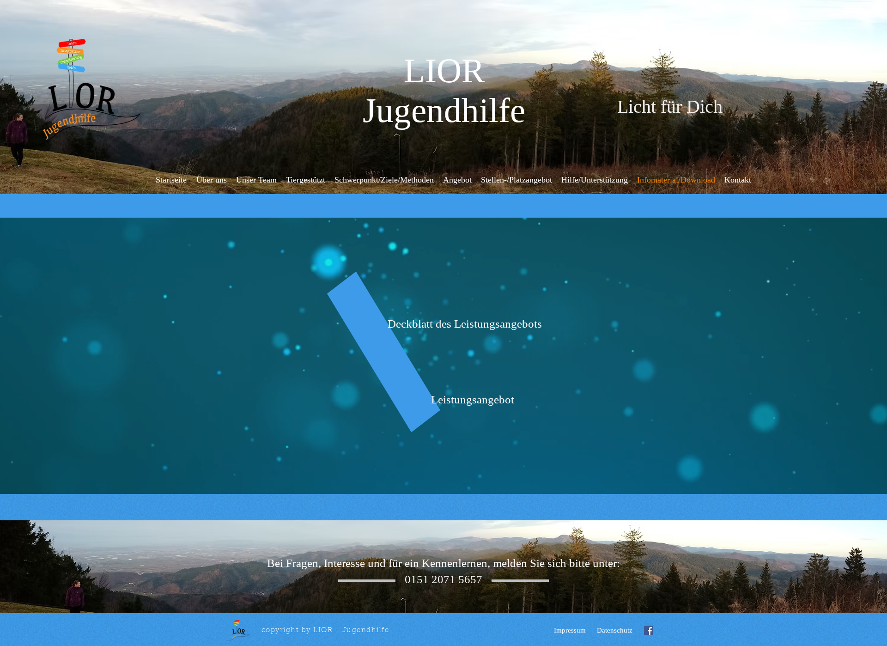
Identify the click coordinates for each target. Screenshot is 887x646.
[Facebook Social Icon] (648, 630)
